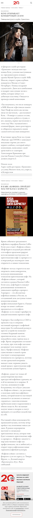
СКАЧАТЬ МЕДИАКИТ (23, 475)
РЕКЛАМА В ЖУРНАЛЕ (23, 479)
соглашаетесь (20, 508)
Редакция (20, 482)
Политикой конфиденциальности (15, 510)
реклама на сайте (23, 477)
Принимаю (16, 514)
